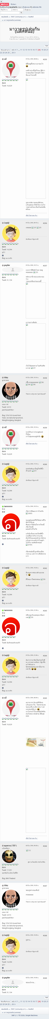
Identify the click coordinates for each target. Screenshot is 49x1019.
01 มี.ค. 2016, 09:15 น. (32, 223)
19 (42, 50)
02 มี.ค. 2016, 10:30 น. (32, 977)
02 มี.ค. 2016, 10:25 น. (32, 885)
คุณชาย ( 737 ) (10, 845)
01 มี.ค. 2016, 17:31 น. (32, 464)
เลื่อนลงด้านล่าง (5, 50)
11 (21, 50)
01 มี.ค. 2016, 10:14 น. (32, 377)
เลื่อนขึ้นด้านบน (5, 1002)
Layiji (6, 222)
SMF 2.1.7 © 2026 (18, 1015)
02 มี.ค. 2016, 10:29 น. (32, 935)
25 (9, 53)
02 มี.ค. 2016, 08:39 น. (32, 697)
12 (24, 50)
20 (45, 50)
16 (34, 50)
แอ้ (5, 59)
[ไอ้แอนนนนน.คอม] (3, 544)
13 (26, 50)
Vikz (6, 377)
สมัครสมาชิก (37, 7)
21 (47, 50)
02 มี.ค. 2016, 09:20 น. (32, 845)
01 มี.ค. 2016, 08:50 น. (32, 59)
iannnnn (8, 506)
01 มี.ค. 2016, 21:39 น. (32, 610)
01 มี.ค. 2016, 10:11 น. (32, 265)
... (19, 50)
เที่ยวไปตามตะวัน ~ (32, 215)
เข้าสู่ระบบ (25, 7)
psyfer (7, 265)
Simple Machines (31, 1015)
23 (4, 53)
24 (6, 53)
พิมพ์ (46, 46)
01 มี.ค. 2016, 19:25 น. (32, 568)
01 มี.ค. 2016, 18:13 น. (32, 506)
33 (13, 53)
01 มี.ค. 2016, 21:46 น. (32, 655)
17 (36, 50)
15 (31, 50)
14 (29, 50)
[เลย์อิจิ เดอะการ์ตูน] (3, 255)
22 (1, 53)
